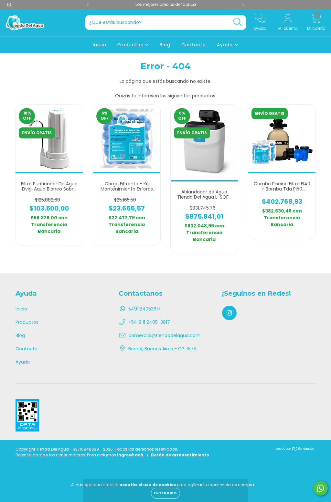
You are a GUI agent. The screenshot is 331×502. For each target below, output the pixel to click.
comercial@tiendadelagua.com (164, 335)
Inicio (99, 44)
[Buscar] (237, 22)
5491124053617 (144, 309)
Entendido (165, 493)
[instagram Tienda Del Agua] (9, 4)
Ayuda (225, 44)
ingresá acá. (130, 455)
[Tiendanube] (295, 449)
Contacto (193, 44)
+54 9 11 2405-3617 (149, 322)
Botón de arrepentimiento (180, 455)
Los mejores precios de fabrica (165, 4)
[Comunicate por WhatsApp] (320, 488)
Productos (131, 44)
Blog (165, 44)
